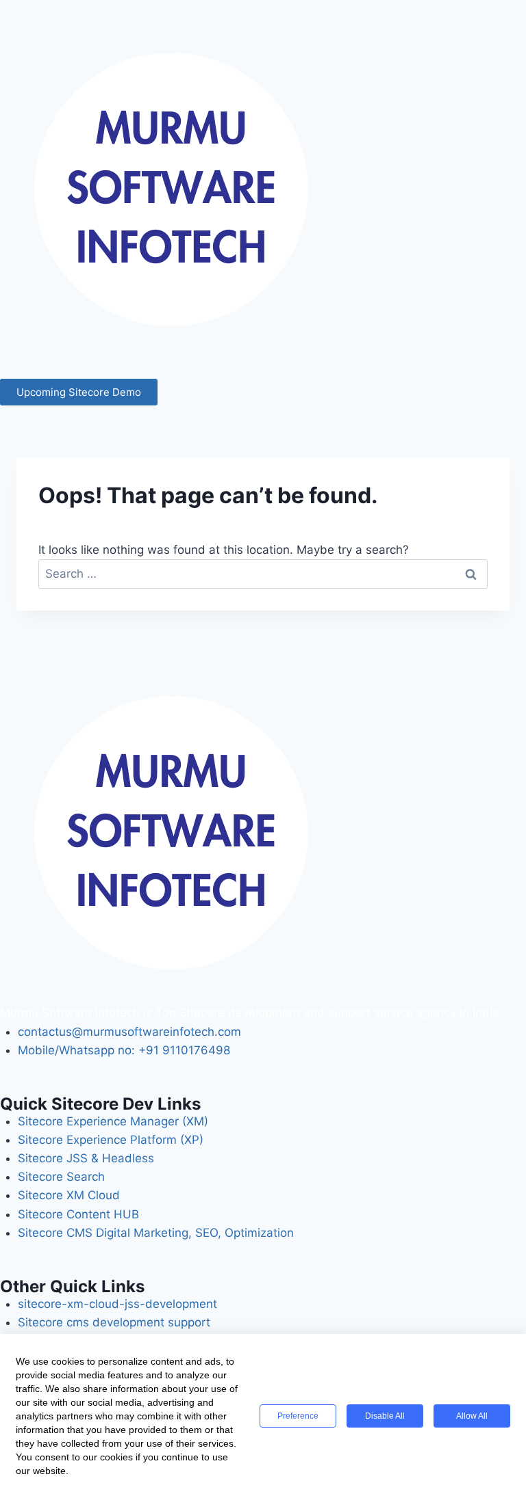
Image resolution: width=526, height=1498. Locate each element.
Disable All (385, 1416)
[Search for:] (263, 573)
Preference (297, 1416)
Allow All (472, 1416)
